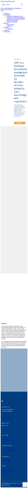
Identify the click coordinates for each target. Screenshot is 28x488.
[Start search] (21, 4)
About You (5, 423)
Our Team (5, 435)
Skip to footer (11, 1)
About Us (5, 425)
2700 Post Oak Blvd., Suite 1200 (10, 417)
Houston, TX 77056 (7, 419)
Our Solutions (7, 445)
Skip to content (4, 1)
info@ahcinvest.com (7, 413)
